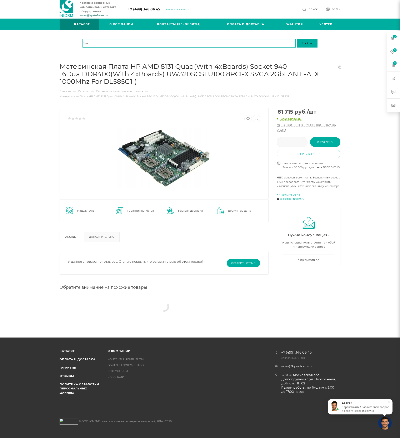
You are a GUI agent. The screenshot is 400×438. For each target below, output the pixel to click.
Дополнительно (101, 236)
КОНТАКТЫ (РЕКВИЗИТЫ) (126, 359)
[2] (73, 118)
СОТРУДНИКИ (118, 371)
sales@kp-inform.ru (292, 198)
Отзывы (71, 236)
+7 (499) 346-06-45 (288, 194)
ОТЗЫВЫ (67, 376)
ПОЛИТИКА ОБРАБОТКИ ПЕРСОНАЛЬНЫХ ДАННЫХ (79, 388)
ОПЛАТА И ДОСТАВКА (77, 359)
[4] (80, 118)
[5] (83, 118)
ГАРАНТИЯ (68, 367)
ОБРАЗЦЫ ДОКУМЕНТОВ (126, 365)
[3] (76, 118)
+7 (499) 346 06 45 (144, 9)
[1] (69, 118)
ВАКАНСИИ (116, 376)
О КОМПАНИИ (119, 351)
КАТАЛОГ (67, 351)
